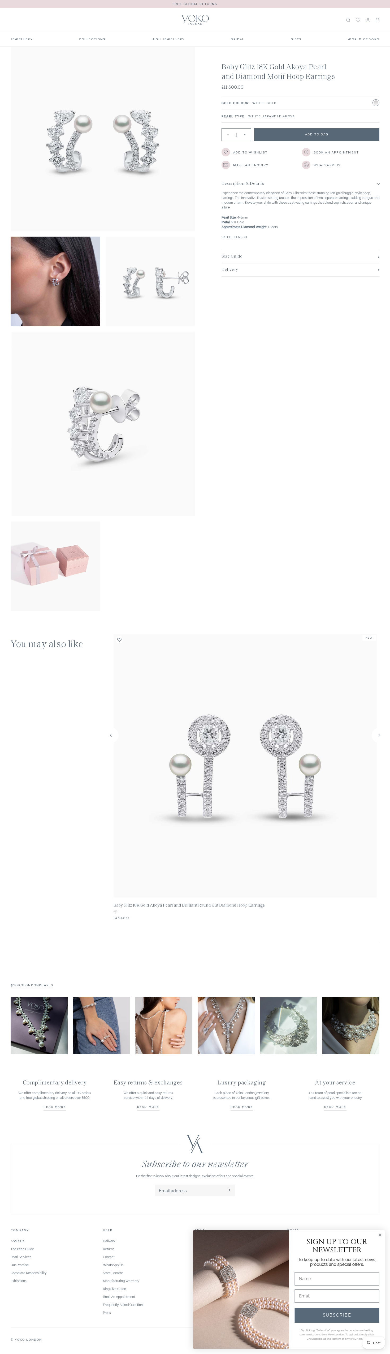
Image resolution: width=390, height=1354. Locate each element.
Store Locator (113, 1272)
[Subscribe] (229, 1190)
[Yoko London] (195, 20)
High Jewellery (168, 39)
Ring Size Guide (114, 1288)
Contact (109, 1256)
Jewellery (22, 39)
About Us (17, 1240)
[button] (377, 20)
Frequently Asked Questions (123, 1304)
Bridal (237, 39)
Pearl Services (21, 1256)
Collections (92, 39)
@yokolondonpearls (32, 985)
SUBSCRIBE (337, 1315)
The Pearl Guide (22, 1248)
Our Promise (20, 1264)
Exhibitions (19, 1280)
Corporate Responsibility (29, 1272)
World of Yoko (363, 39)
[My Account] (368, 20)
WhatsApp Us (113, 1264)
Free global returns (195, 4)
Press (107, 1312)
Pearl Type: (234, 116)
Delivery (109, 1240)
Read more (55, 1106)
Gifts (296, 39)
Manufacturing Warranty (121, 1280)
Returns (108, 1248)
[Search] (348, 20)
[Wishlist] (358, 20)
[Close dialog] (380, 1235)
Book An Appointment (119, 1296)
